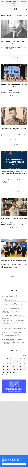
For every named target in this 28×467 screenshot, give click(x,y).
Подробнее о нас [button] (5, 461)
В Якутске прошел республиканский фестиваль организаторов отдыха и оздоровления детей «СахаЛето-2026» (12, 334)
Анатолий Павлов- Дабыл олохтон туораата (14, 328)
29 (10, 372)
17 (17, 366)
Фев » (7, 374)
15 (10, 366)
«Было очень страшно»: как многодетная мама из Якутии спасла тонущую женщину (13, 321)
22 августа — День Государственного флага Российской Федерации (14, 295)
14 (7, 366)
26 (24, 369)
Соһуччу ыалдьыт (7, 326)
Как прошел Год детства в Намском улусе (14, 85)
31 (17, 372)
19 (24, 366)
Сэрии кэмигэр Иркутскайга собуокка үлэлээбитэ (14, 129)
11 (21, 364)
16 (14, 366)
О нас (18, 1)
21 (7, 369)
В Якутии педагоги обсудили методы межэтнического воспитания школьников (13, 303)
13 (3, 366)
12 (24, 364)
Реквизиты (23, 1)
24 (17, 369)
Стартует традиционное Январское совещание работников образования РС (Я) (14, 173)
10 (17, 364)
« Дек (3, 374)
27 (3, 372)
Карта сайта (14, 3)
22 (10, 369)
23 (14, 369)
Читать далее (14, 52)
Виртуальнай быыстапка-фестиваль (14, 260)
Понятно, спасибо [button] (14, 464)
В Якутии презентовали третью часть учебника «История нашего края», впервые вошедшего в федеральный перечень (13, 310)
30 (14, 372)
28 (7, 372)
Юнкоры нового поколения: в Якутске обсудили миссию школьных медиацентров (14, 315)
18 (21, 366)
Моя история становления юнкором (14, 218)
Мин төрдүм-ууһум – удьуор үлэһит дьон (14, 42)
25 (21, 369)
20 (3, 369)
